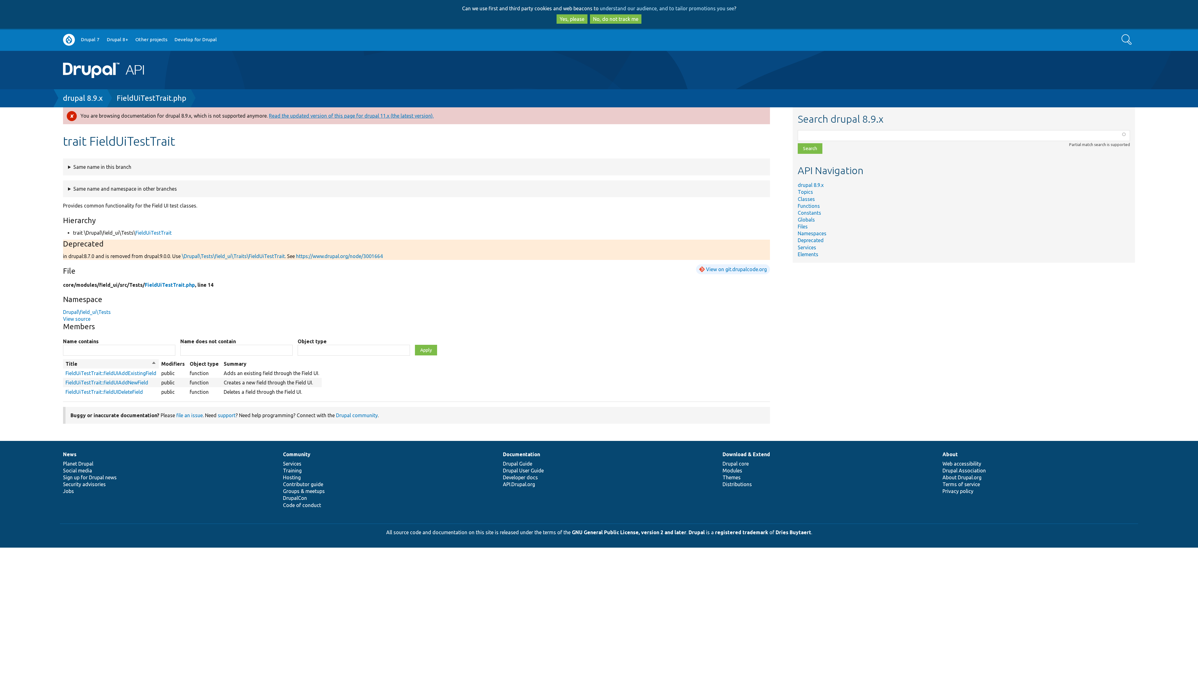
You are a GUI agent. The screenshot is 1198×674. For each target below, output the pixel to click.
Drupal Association (964, 470)
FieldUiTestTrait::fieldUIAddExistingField (111, 373)
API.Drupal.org (519, 484)
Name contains (81, 341)
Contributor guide (303, 484)
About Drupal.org (961, 477)
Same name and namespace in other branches (125, 189)
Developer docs (520, 477)
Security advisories (84, 484)
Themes (732, 477)
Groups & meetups (304, 491)
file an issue (189, 415)
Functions (809, 206)
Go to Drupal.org (69, 39)
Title (111, 364)
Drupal (697, 532)
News (69, 454)
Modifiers (173, 364)
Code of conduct (302, 505)
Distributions (737, 484)
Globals (806, 219)
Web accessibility (961, 463)
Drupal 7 (90, 39)
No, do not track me (615, 19)
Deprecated (811, 240)
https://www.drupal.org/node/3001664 (339, 256)
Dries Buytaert (793, 532)
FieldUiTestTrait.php (151, 98)
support (227, 415)
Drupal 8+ (117, 39)
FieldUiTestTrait (153, 233)
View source (76, 319)
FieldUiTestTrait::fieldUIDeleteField (104, 392)
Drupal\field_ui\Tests (87, 312)
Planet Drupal (78, 463)
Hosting (292, 477)
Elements (808, 254)
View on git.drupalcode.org (736, 269)
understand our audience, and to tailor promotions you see (667, 8)
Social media (77, 470)
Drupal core (736, 463)
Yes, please (572, 19)
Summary (235, 364)
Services (807, 247)
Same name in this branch (102, 167)
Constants (809, 213)
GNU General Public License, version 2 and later (629, 532)
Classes (806, 199)
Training (292, 470)
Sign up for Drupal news (90, 477)
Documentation (521, 454)
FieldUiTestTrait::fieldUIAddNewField (107, 382)
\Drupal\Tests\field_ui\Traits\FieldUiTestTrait (233, 256)
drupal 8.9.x (83, 98)
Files (803, 226)
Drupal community (357, 415)
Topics (805, 192)
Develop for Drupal (195, 39)
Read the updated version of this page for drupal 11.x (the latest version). (351, 116)
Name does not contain (208, 341)
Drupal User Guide (523, 470)
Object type (312, 341)
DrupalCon (295, 498)
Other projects (151, 39)
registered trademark (741, 532)
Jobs (68, 491)
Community (296, 454)
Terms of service (961, 484)
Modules (732, 470)
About (950, 454)
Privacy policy (957, 491)
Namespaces (812, 233)
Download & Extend (746, 454)
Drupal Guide (517, 463)
